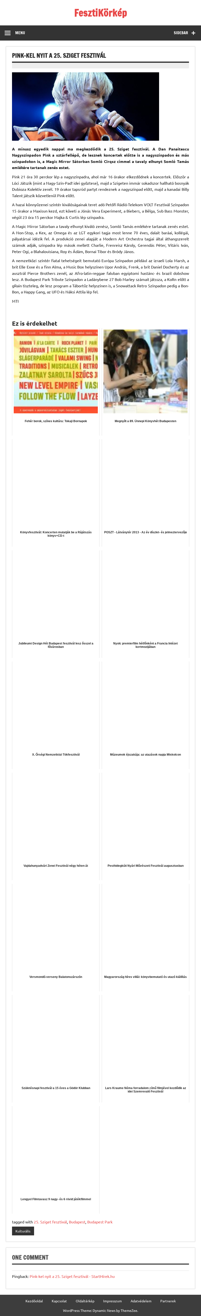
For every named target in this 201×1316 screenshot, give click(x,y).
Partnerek (168, 1301)
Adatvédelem (141, 1301)
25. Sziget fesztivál (50, 1221)
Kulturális (22, 1231)
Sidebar (181, 32)
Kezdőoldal (34, 1301)
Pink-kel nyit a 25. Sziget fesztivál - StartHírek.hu (72, 1276)
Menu (20, 32)
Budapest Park (100, 1221)
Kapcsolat (59, 1301)
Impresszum (112, 1301)
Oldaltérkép (85, 1301)
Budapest (77, 1221)
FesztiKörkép (100, 13)
